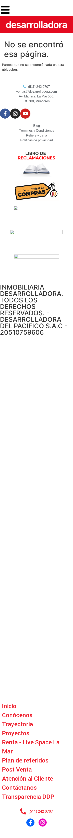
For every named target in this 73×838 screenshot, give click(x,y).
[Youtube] (25, 114)
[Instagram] (15, 114)
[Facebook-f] (5, 114)
